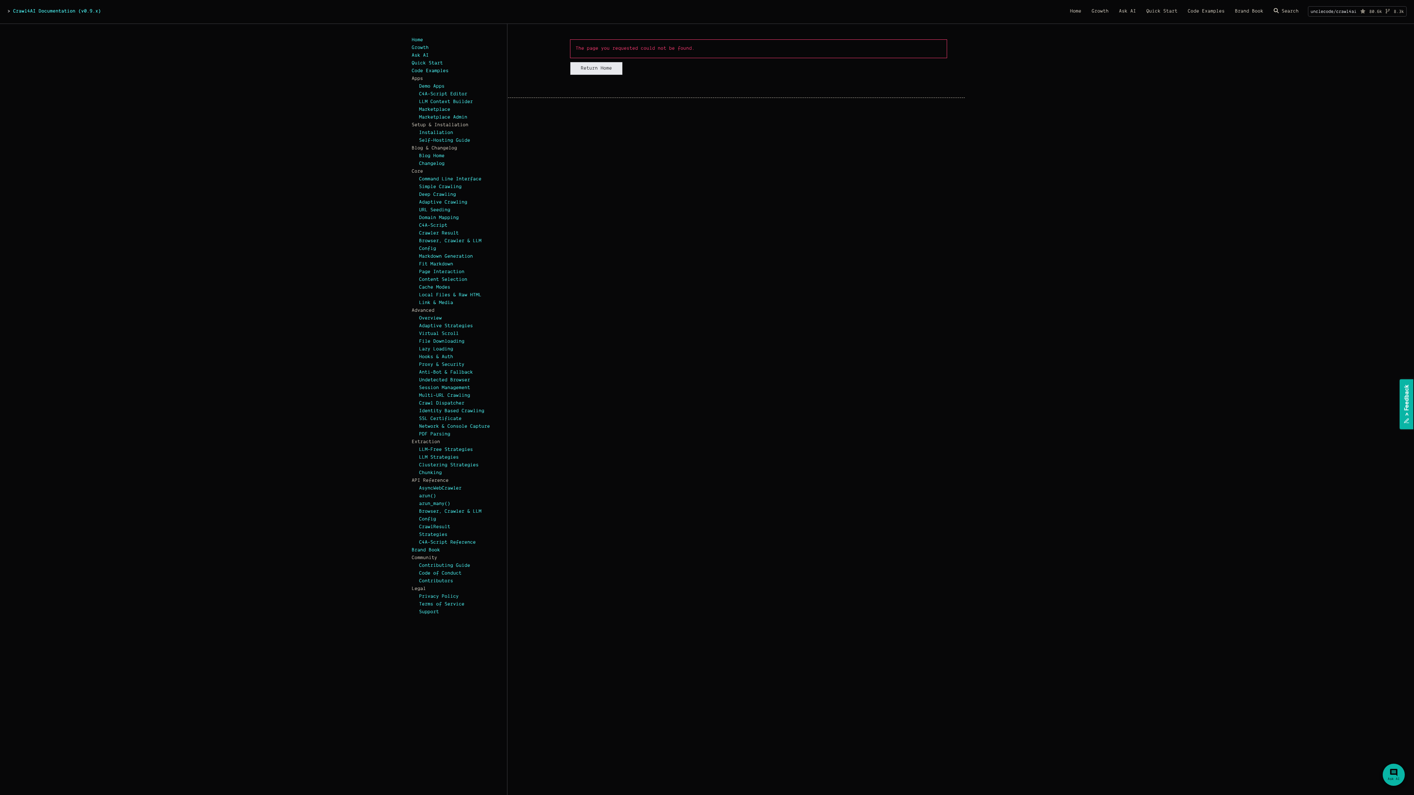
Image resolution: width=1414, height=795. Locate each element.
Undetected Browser (444, 380)
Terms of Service (441, 604)
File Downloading (441, 341)
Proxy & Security (441, 364)
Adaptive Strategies (446, 326)
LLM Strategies (439, 457)
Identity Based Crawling (451, 411)
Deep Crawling (437, 194)
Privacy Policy (439, 596)
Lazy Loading (436, 349)
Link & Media (436, 302)
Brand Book (426, 550)
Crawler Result (439, 233)
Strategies (433, 534)
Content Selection (443, 279)
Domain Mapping (439, 217)
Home (417, 40)
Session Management (444, 388)
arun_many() (434, 503)
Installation (436, 132)
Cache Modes (434, 287)
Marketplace (434, 109)
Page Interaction (441, 272)
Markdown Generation (446, 256)
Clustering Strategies (449, 465)
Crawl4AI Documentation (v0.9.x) (57, 11)
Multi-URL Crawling (444, 395)
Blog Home (431, 156)
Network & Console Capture (454, 426)
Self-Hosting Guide (444, 140)
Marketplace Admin (443, 117)
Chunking (430, 473)
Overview (430, 318)
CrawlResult (434, 527)
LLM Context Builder (446, 102)
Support (429, 612)
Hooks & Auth (436, 357)
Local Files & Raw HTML (450, 295)
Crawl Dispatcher (441, 403)
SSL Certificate (440, 418)
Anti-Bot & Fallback (446, 372)
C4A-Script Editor (443, 94)
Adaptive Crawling (443, 202)
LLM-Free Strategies (446, 449)
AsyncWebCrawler (440, 488)
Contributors (436, 581)
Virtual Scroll (439, 333)
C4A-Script (433, 225)
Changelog (431, 163)
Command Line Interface (450, 179)
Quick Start (427, 63)
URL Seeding (434, 210)
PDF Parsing (434, 434)
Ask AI (420, 55)
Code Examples (430, 71)
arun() (427, 496)
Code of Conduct (440, 573)
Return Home (596, 68)
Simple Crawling (440, 187)
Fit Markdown (436, 264)
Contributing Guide (444, 565)
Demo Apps (431, 86)
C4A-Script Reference (447, 542)
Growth (420, 47)
